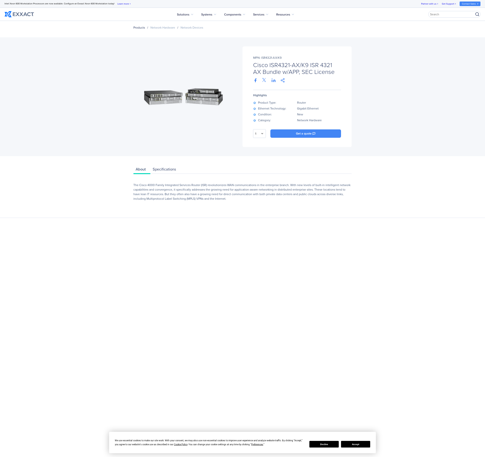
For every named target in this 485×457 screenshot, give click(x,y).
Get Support (449, 3)
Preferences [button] (257, 444)
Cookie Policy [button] (180, 444)
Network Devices (192, 27)
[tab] (141, 170)
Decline (324, 444)
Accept (355, 444)
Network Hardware (162, 27)
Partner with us (430, 3)
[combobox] (259, 133)
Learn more (124, 3)
